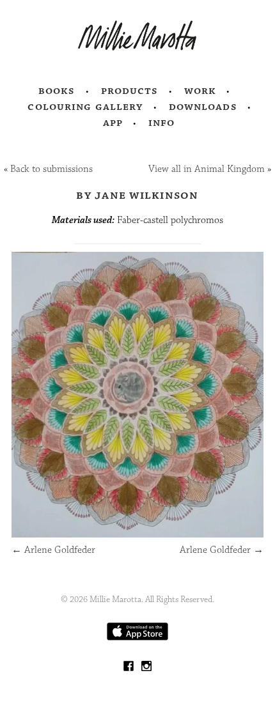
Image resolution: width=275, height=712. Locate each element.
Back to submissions (51, 169)
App (113, 123)
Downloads (203, 107)
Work (200, 91)
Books (56, 91)
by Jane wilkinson (137, 195)
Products (130, 91)
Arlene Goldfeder (53, 550)
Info (161, 123)
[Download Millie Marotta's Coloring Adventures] (137, 637)
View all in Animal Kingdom (206, 169)
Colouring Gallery (85, 107)
